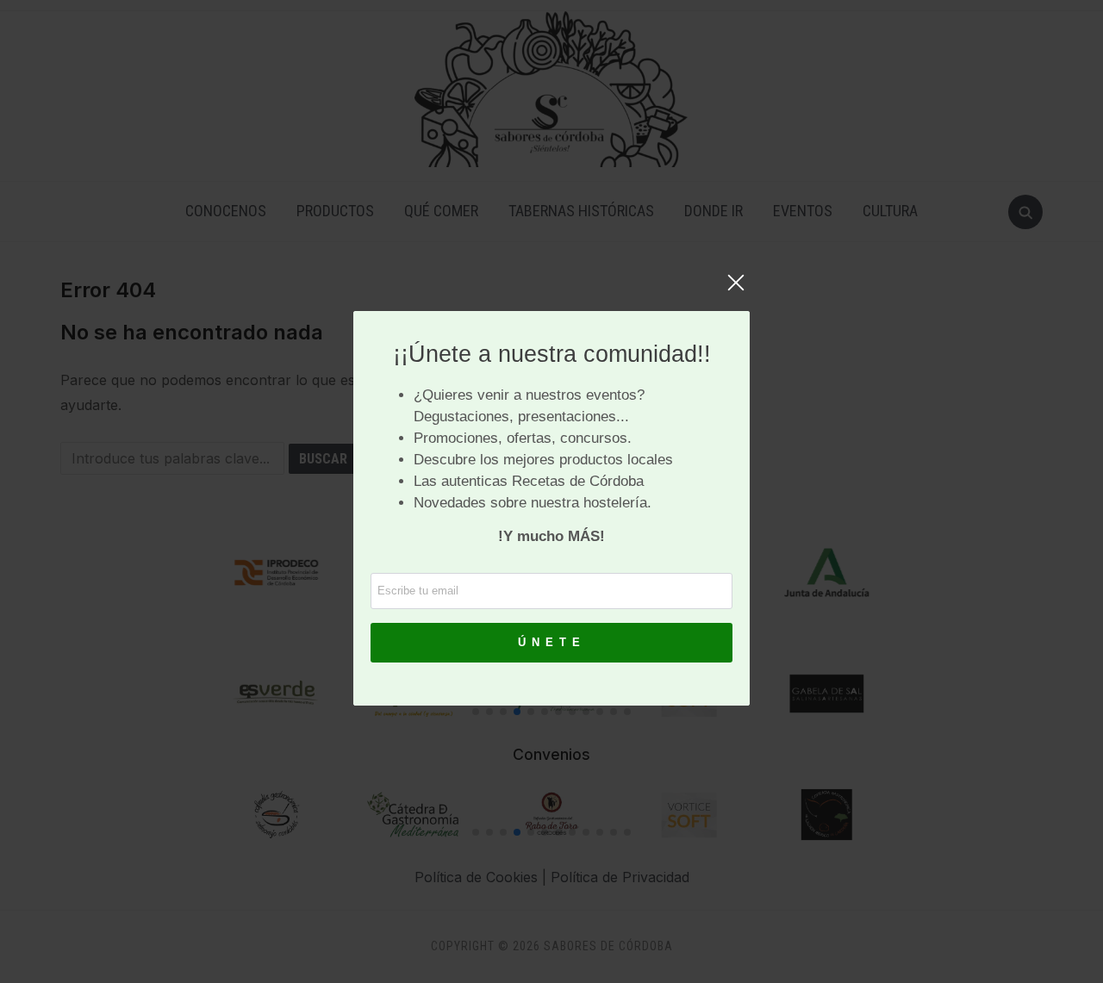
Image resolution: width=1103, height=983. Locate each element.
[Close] (736, 291)
